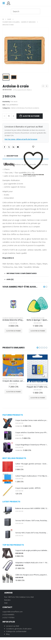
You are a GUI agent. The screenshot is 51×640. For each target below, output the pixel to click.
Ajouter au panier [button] (13, 331)
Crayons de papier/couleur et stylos (13, 379)
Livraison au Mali (12, 626)
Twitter (9, 147)
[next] (47, 86)
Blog (7, 634)
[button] (4, 3)
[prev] (43, 86)
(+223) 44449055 (8, 614)
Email (18, 147)
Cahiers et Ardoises (17, 108)
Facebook (4, 147)
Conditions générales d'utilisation (19, 628)
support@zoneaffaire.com (12, 611)
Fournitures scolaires (32, 108)
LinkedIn (13, 147)
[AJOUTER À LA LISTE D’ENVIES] (33, 147)
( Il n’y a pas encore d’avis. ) (22, 90)
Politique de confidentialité (16, 631)
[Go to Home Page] (3, 19)
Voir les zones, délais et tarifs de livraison (21, 139)
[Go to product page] (13, 304)
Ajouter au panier (31, 116)
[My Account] (8, 3)
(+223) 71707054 (8, 617)
